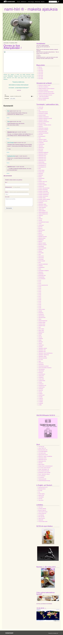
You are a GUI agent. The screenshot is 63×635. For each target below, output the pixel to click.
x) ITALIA (40, 382)
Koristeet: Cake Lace (42, 181)
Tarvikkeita (40, 338)
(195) (40, 78)
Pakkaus (40, 251)
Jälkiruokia (40, 146)
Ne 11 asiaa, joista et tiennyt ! (44, 467)
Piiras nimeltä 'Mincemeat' (43, 470)
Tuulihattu (40, 346)
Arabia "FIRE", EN (42, 448)
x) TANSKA (40, 400)
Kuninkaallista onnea (42, 201)
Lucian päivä (41, 225)
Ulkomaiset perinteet (42, 358)
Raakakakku (41, 273)
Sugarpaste (40, 519)
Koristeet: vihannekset (43, 189)
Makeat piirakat (41, 230)
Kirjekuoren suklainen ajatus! (44, 85)
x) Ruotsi (40, 392)
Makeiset (40, 231)
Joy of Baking (41, 515)
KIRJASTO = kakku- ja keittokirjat (45, 456)
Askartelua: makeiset (42, 120)
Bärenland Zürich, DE (42, 449)
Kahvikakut (40, 150)
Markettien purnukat (42, 236)
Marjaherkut (40, 235)
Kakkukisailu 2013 (42, 157)
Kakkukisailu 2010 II (42, 459)
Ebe (8, 111)
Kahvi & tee (40, 149)
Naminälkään (41, 246)
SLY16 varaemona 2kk (43, 285)
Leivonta (40, 220)
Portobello (40, 265)
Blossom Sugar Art (42, 510)
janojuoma (40, 372)
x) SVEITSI (40, 398)
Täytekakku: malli (42, 349)
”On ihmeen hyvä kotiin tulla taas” (45, 95)
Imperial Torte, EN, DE (43, 454)
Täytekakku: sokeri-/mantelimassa (45, 353)
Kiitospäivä (40, 173)
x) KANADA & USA (42, 385)
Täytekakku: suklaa (42, 356)
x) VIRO (40, 404)
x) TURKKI (40, 401)
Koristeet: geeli (41, 183)
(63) (40, 68)
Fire (39, 492)
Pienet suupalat (41, 260)
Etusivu (18, 1)
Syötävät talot (41, 332)
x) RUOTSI (40, 390)
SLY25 (39, 293)
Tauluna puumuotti (42, 479)
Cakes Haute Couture (42, 511)
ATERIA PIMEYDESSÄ (43, 112)
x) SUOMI (40, 396)
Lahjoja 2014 (41, 209)
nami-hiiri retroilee (42, 99)
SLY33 (39, 304)
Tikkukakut (40, 341)
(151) (40, 70)
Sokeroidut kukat (41, 317)
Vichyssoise (40, 362)
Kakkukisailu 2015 (42, 160)
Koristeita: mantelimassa (43, 194)
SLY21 (39, 290)
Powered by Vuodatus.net (53, 633)
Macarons (40, 228)
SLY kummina (41, 477)
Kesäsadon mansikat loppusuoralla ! (46, 91)
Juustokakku (41, 142)
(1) (40, 67)
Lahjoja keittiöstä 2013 (43, 213)
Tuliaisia (40, 343)
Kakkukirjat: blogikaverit (43, 152)
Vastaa (8, 117)
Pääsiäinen (40, 272)
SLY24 (39, 291)
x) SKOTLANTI (41, 395)
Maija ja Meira (41, 464)
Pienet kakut (40, 259)
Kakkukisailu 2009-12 (42, 154)
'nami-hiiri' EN (41, 446)
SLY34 (39, 306)
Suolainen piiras (41, 324)
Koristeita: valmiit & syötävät (44, 199)
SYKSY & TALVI (41, 309)
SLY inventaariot (41, 278)
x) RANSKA (40, 388)
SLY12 (39, 283)
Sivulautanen (41, 314)
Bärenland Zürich (42, 488)
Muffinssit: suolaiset (42, 244)
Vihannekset (41, 364)
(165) (40, 77)
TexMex (40, 340)
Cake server (40, 500)
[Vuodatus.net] (9, 633)
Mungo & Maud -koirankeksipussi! (45, 466)
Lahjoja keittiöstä (41, 210)
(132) (40, 75)
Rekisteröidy (37, 1)
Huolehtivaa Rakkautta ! (43, 90)
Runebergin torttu (42, 275)
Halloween (40, 126)
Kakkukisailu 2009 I (42, 458)
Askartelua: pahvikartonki (43, 121)
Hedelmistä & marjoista (43, 128)
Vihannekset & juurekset (43, 366)
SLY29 (39, 299)
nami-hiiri (40, 498)
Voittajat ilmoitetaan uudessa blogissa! (46, 88)
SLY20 (39, 288)
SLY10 (39, 280)
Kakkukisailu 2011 (42, 461)
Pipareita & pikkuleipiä (43, 264)
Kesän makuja (41, 170)
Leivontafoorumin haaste (43, 222)
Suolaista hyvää (41, 325)
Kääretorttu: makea (42, 204)
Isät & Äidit (12, 98)
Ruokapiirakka (41, 277)
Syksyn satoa (41, 330)
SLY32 (39, 303)
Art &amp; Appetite (42, 508)
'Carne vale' (40, 107)
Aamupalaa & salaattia (43, 113)
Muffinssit (40, 241)
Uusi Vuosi (40, 359)
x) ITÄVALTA (40, 383)
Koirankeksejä (41, 178)
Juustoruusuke (41, 144)
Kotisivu (16, 192)
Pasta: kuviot (41, 257)
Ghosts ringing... (41, 493)
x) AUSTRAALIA (41, 374)
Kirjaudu (42, 1)
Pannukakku (41, 252)
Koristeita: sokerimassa (43, 196)
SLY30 (39, 301)
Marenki (40, 233)
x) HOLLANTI (41, 379)
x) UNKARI (40, 403)
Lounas (39, 223)
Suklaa (39, 319)
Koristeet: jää (41, 186)
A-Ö (39, 110)
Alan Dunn (40, 507)
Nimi (6, 182)
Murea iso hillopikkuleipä (43, 98)
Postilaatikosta (41, 267)
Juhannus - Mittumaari (43, 141)
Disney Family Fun (42, 513)
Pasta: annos (41, 256)
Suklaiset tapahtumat (42, 320)
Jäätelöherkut (41, 147)
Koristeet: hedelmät (42, 184)
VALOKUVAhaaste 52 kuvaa (44, 480)
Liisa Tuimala (10, 142)
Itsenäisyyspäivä (41, 136)
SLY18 (39, 286)
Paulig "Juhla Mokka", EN (43, 469)
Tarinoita (40, 337)
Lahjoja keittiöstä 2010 (43, 212)
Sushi (39, 327)
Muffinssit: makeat (42, 243)
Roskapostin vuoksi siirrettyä (44, 472)
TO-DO (39, 335)
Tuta (8, 121)
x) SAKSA (40, 393)
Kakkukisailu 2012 (42, 155)
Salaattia (40, 311)
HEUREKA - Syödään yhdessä (44, 124)
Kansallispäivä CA (42, 165)
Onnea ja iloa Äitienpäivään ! (13, 46)
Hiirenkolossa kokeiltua (43, 129)
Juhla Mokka (41, 497)
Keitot (39, 168)
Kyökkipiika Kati (11, 156)
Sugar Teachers (41, 518)
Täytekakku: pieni (42, 351)
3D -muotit (40, 108)
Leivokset (40, 218)
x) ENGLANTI (41, 375)
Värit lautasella (41, 369)
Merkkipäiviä (41, 239)
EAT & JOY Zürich (42, 123)
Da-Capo (40, 490)
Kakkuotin (40, 462)
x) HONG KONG (41, 380)
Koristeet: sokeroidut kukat (43, 188)
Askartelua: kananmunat (43, 116)
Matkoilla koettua (41, 238)
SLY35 (39, 307)
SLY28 (39, 298)
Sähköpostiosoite (12, 187)
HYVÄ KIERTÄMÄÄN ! (43, 451)
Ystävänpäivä (41, 370)
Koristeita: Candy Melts (43, 191)
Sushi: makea (41, 328)
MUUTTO (40, 226)
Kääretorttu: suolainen (43, 205)
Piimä (39, 262)
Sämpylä (40, 333)
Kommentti (7, 196)
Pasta (39, 254)
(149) (40, 72)
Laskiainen (40, 215)
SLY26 (39, 294)
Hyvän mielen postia (42, 131)
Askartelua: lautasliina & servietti (45, 118)
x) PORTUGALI (41, 387)
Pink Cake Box (41, 516)
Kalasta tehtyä (41, 162)
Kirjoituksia (40, 175)
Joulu (39, 137)
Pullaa (39, 269)
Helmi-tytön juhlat (42, 453)
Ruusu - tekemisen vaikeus (44, 474)
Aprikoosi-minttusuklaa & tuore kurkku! (46, 93)
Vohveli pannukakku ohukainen (44, 367)
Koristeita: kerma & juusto (43, 192)
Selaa (31, 1)
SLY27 (39, 296)
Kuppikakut (40, 202)
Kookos (39, 180)
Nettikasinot (23, 1)
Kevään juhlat (41, 171)
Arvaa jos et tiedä (42, 115)
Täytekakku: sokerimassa (43, 354)
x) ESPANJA (40, 377)
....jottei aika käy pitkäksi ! (43, 96)
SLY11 (39, 281)
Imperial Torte (41, 495)
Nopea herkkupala (42, 247)
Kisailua (40, 176)
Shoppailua (40, 312)
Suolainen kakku (41, 322)
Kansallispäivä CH (42, 167)
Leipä (39, 217)
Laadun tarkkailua (42, 207)
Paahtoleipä (40, 249)
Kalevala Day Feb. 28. (43, 487)
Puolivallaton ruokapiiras (43, 270)
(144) (40, 73)
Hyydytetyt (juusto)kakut (43, 133)
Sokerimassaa (41, 315)
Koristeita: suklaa (41, 197)
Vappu (39, 361)
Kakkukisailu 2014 (42, 158)
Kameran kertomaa (42, 163)
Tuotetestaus (41, 345)
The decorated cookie (42, 521)
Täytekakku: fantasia (42, 348)
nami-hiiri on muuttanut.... (43, 86)
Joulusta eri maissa (42, 139)
